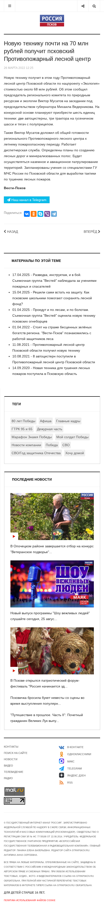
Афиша (46, 421)
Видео (8, 765)
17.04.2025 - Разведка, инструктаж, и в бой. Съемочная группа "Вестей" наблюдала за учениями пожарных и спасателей (54, 280)
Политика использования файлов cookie (29, 900)
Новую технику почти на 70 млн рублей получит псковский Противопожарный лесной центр (47, 51)
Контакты (11, 746)
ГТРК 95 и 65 (22, 429)
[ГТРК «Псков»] (52, 20)
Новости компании (26, 445)
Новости (10, 759)
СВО (66, 445)
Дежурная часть (49, 429)
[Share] (83, 6)
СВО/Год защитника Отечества (36, 453)
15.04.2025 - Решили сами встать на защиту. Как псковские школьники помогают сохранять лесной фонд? (52, 298)
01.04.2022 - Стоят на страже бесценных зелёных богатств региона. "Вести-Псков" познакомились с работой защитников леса (52, 333)
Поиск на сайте (15, 752)
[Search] (94, 6)
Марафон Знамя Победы (32, 437)
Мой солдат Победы (72, 437)
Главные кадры (68, 421)
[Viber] (47, 214)
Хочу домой (74, 453)
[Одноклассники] (34, 214)
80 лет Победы (23, 421)
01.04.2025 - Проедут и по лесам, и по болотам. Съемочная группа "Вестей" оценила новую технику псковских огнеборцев (53, 315)
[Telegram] (54, 214)
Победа (52, 445)
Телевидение (13, 771)
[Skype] (40, 214)
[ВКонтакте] (27, 214)
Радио (8, 778)
